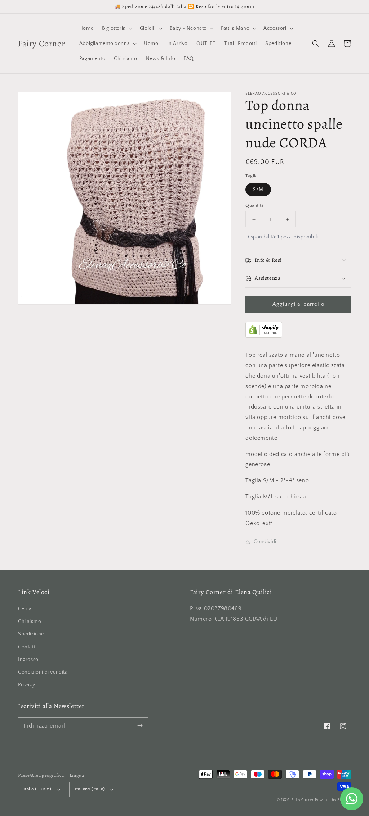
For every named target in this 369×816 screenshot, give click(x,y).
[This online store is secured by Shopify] (263, 336)
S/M (258, 189)
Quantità (254, 205)
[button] (316, 43)
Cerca (25, 609)
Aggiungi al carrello (298, 304)
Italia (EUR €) (37, 789)
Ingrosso (28, 659)
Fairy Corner (303, 800)
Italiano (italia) (90, 789)
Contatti (27, 647)
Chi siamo (29, 621)
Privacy (26, 685)
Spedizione (31, 634)
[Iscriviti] (140, 726)
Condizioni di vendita (43, 672)
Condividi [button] (265, 541)
